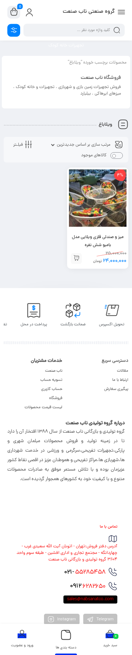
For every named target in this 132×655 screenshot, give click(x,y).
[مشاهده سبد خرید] (14, 12)
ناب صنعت (53, 371)
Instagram (66, 620)
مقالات (122, 371)
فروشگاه (55, 398)
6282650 (88, 586)
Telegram (104, 620)
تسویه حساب (51, 380)
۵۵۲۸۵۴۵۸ (85, 572)
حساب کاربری (51, 389)
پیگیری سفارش (116, 389)
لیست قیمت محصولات (43, 407)
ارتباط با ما (120, 380)
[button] (76, 258)
